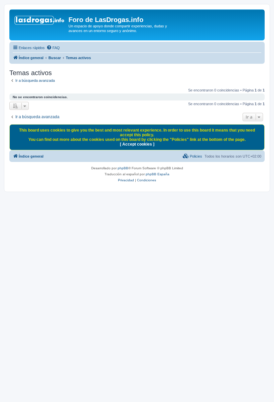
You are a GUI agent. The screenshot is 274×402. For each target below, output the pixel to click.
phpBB (123, 168)
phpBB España (157, 174)
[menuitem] (53, 48)
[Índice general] (39, 21)
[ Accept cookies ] (137, 144)
